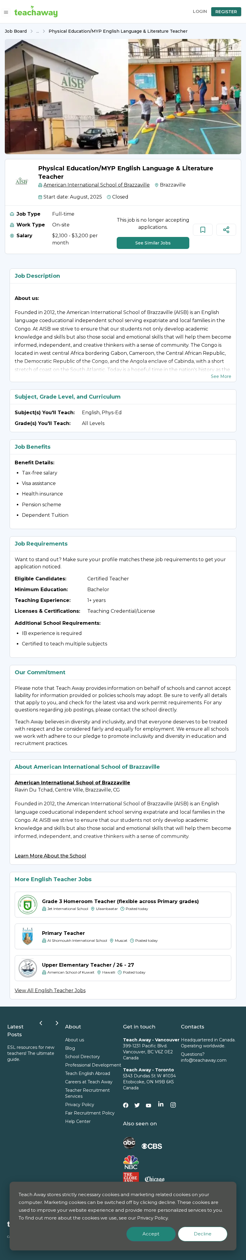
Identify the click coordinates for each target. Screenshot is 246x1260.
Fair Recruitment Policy (90, 1113)
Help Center (78, 1121)
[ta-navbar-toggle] (6, 12)
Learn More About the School (50, 856)
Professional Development (93, 1065)
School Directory (82, 1056)
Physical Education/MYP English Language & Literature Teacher (118, 31)
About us (74, 1040)
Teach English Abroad (87, 1073)
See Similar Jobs (153, 243)
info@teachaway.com (203, 1060)
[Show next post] (57, 1023)
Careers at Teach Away (88, 1082)
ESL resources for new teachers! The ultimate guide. (30, 1053)
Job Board (16, 31)
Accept (150, 1234)
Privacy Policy (79, 1104)
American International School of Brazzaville (97, 185)
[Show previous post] (41, 1023)
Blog (70, 1048)
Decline (203, 1234)
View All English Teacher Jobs (50, 990)
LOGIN (200, 11)
